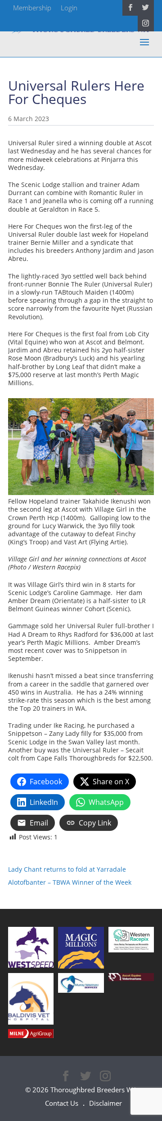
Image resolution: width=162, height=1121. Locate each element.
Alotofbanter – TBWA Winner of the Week (69, 882)
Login (69, 7)
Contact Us (61, 1103)
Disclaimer (105, 1103)
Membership (32, 7)
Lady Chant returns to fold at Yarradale (67, 869)
